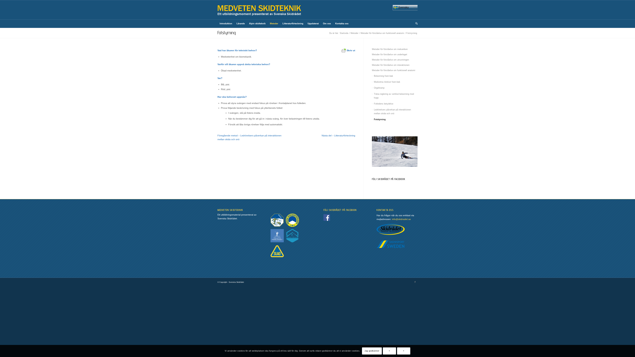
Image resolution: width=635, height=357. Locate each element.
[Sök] (415, 24)
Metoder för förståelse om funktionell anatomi (393, 70)
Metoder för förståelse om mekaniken (390, 49)
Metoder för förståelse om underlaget (389, 54)
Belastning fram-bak (383, 76)
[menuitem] (225, 24)
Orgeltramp (379, 88)
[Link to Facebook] (415, 281)
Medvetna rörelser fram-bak (387, 82)
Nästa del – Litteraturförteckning (338, 135)
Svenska (403, 7)
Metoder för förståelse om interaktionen (390, 65)
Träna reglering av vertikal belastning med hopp (394, 96)
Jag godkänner (371, 351)
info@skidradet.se (401, 219)
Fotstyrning (226, 32)
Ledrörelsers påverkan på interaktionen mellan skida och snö (392, 111)
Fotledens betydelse (383, 103)
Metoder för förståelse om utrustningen (390, 60)
